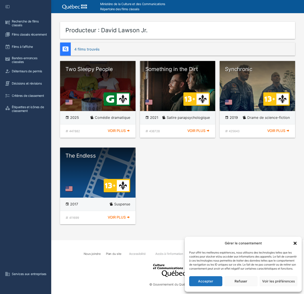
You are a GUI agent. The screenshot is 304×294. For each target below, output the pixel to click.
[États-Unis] (69, 102)
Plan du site (114, 253)
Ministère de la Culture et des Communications (132, 4)
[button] (295, 243)
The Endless (80, 155)
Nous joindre (92, 253)
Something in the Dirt (171, 69)
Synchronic (238, 69)
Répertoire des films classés (119, 9)
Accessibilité (137, 253)
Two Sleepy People (89, 69)
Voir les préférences (278, 281)
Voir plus (117, 130)
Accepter (205, 281)
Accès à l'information (169, 253)
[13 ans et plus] (190, 98)
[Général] (110, 98)
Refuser (241, 281)
